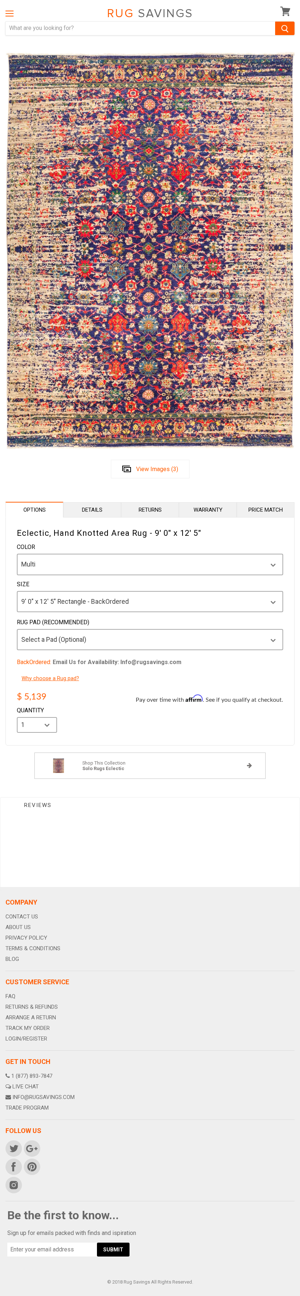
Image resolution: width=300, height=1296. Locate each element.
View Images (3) (157, 469)
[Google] (31, 1148)
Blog (12, 959)
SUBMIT (113, 1250)
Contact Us (21, 916)
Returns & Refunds (31, 1007)
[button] (299, 1294)
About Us (18, 927)
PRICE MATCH (265, 510)
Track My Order (27, 1028)
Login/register (26, 1038)
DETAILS (92, 510)
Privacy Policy (26, 938)
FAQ (10, 996)
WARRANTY (208, 510)
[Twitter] (13, 1148)
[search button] (285, 28)
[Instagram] (13, 1184)
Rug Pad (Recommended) (53, 622)
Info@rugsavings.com (43, 1097)
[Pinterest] (31, 1166)
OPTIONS (34, 510)
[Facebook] (13, 1166)
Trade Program (27, 1107)
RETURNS (150, 510)
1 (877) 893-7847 (31, 1076)
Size (23, 584)
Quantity (30, 710)
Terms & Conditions (32, 948)
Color (26, 547)
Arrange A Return (30, 1017)
